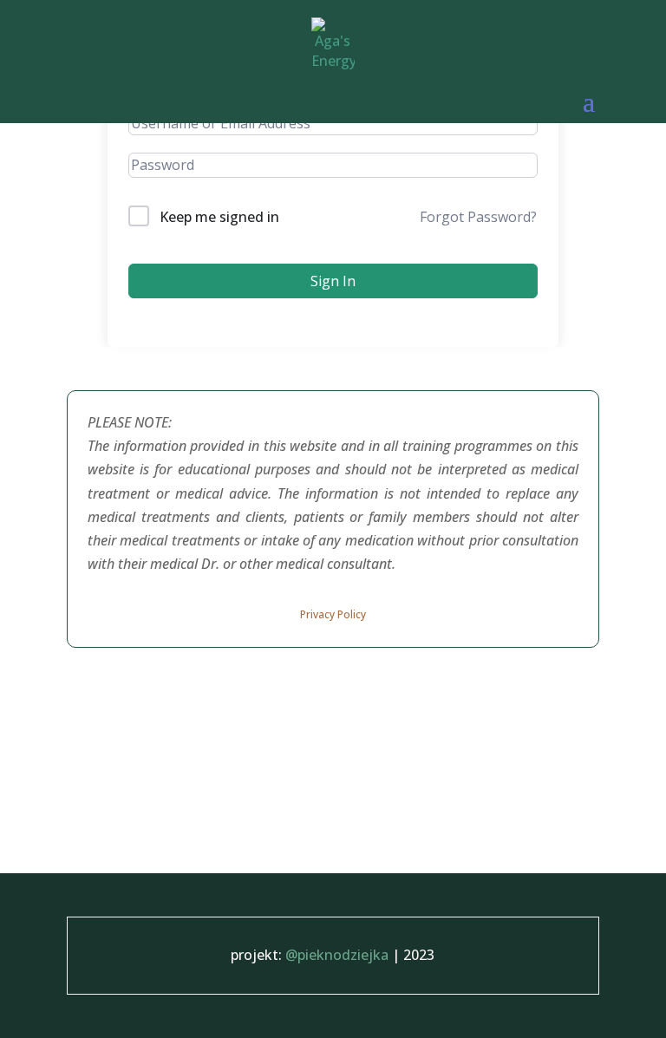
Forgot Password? (478, 216)
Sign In (333, 281)
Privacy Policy (333, 614)
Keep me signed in (219, 216)
